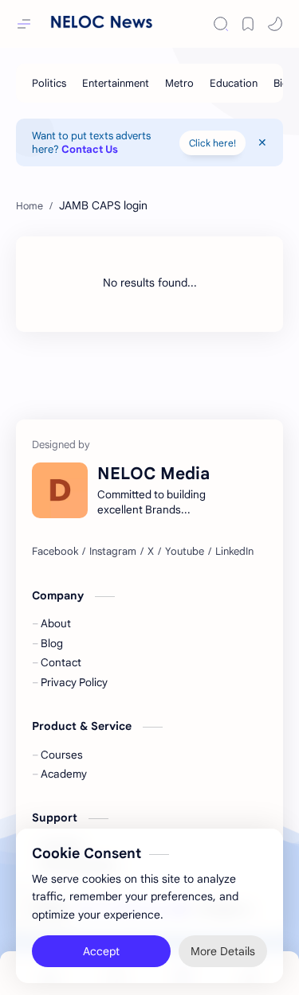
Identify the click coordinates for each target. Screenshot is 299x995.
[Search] (221, 24)
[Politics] (49, 83)
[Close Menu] (262, 142)
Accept (101, 947)
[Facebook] (55, 552)
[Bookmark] (248, 24)
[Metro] (179, 83)
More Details (223, 947)
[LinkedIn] (234, 552)
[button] (275, 24)
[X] (151, 552)
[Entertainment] (115, 83)
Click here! (212, 143)
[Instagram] (112, 552)
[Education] (234, 83)
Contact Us (89, 149)
